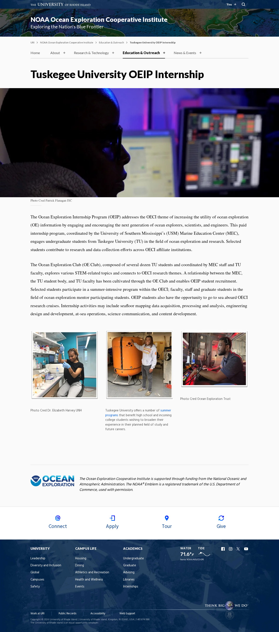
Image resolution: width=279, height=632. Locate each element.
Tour (167, 527)
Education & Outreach (111, 42)
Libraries (128, 579)
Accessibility (97, 613)
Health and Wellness (89, 579)
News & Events (185, 53)
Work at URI (37, 613)
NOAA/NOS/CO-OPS (195, 559)
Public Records (67, 613)
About (55, 53)
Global (35, 572)
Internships (130, 586)
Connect (58, 527)
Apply (112, 527)
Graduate (129, 565)
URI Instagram (231, 549)
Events (79, 586)
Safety (35, 586)
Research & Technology (91, 53)
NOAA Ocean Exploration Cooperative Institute (99, 19)
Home (35, 53)
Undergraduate (133, 558)
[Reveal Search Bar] (243, 4)
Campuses (37, 579)
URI (32, 42)
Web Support (127, 613)
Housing (80, 558)
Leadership (38, 558)
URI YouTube (246, 549)
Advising (128, 572)
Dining (79, 565)
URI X (238, 549)
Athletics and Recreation (92, 572)
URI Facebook (223, 549)
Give (221, 527)
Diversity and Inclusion (46, 565)
